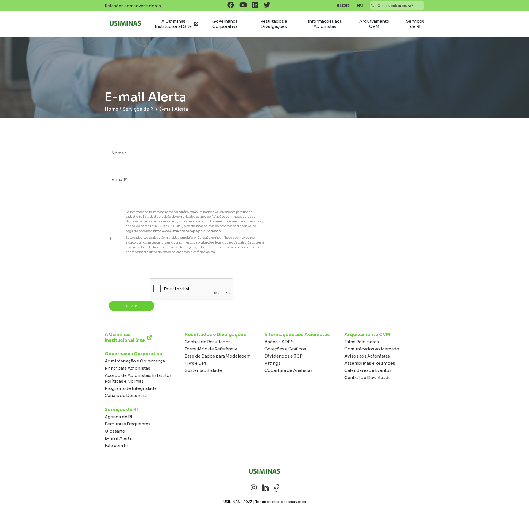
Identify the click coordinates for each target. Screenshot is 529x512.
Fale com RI (116, 445)
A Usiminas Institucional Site (173, 23)
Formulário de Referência (211, 348)
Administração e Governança (135, 361)
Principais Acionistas (127, 368)
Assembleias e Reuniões (369, 363)
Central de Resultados (208, 341)
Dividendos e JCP (283, 356)
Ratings (272, 363)
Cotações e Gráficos (285, 348)
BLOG (343, 6)
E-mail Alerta (118, 438)
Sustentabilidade (203, 370)
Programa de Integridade (131, 388)
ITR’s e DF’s (196, 363)
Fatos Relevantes (361, 341)
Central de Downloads (367, 377)
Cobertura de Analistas (288, 370)
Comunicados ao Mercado (371, 348)
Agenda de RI (118, 416)
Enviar (131, 305)
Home (111, 109)
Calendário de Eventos (368, 370)
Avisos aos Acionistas (367, 356)
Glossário (115, 431)
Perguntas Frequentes (127, 423)
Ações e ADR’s (279, 341)
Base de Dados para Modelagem (217, 356)
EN (360, 6)
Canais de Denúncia (126, 395)
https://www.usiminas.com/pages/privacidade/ (187, 231)
